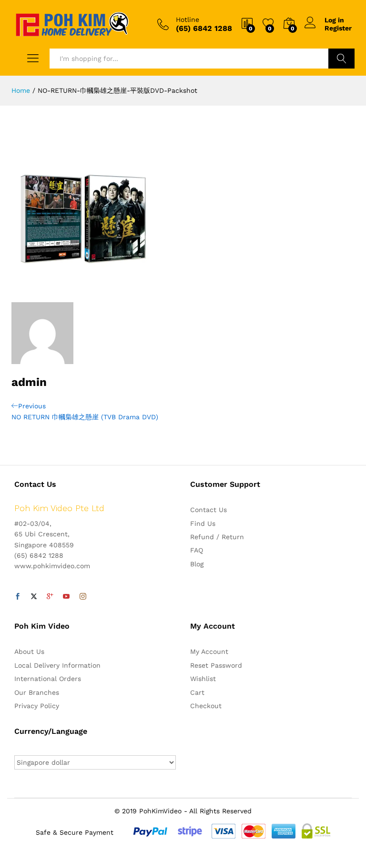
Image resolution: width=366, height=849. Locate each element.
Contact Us (208, 509)
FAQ (196, 550)
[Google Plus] (50, 597)
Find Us (202, 523)
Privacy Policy (36, 706)
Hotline (187, 19)
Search (341, 59)
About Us (29, 651)
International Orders (47, 678)
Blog (196, 564)
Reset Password (216, 665)
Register (338, 28)
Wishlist (203, 678)
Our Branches (36, 692)
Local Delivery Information (57, 665)
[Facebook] (18, 597)
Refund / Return (217, 537)
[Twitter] (34, 597)
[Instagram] (83, 597)
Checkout (206, 706)
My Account (209, 651)
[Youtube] (66, 597)
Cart (197, 692)
